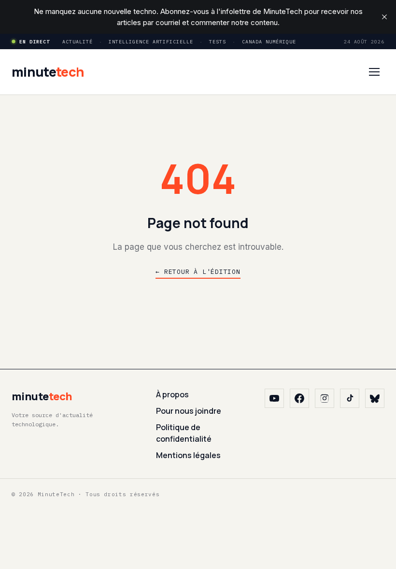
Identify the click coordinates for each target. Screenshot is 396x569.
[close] (384, 17)
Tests (217, 42)
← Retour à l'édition (198, 272)
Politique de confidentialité (184, 433)
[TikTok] (349, 398)
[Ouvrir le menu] (374, 72)
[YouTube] (274, 398)
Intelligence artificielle (151, 42)
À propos (172, 394)
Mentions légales (188, 455)
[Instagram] (324, 398)
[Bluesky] (374, 398)
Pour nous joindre (188, 411)
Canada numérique (269, 42)
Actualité (77, 42)
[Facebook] (299, 398)
